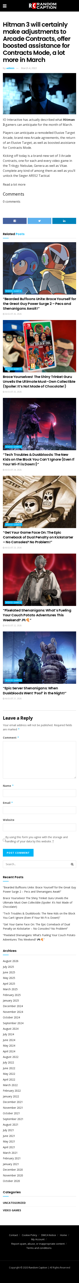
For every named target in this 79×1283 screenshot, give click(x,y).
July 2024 (8, 1034)
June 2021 (9, 1136)
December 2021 (13, 1102)
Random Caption (38, 1267)
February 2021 (12, 1158)
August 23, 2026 (13, 547)
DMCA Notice (48, 1235)
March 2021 (10, 1153)
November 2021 (13, 1107)
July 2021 (8, 1130)
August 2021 (10, 1124)
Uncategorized (14, 1203)
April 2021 (9, 1147)
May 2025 (9, 978)
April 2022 (9, 1079)
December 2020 (13, 1169)
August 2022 (10, 1057)
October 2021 (11, 1113)
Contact (13, 1235)
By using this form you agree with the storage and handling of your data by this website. (36, 839)
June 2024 (9, 1040)
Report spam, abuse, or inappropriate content (38, 1243)
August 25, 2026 (13, 391)
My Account (37, 1239)
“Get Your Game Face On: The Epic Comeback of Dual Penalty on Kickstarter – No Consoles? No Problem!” (38, 537)
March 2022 (10, 1085)
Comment (11, 737)
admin (10, 68)
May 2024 (9, 1045)
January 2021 (11, 1164)
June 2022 (9, 1068)
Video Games (13, 291)
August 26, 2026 (13, 314)
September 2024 (13, 1023)
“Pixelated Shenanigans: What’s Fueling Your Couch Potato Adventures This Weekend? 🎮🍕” (37, 615)
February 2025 (12, 995)
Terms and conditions (39, 1248)
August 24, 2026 (13, 469)
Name (8, 786)
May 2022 (9, 1074)
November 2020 (13, 1175)
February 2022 (12, 1090)
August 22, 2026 (13, 625)
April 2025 (9, 983)
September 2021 (13, 1119)
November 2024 (13, 1012)
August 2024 (10, 1028)
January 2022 (11, 1096)
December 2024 (13, 1006)
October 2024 (11, 1017)
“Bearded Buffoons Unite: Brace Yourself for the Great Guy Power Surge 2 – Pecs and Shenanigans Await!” (39, 303)
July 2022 (8, 1062)
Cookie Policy (29, 1235)
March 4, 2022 (29, 68)
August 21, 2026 (13, 698)
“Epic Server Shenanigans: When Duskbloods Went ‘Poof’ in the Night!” (35, 690)
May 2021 (9, 1141)
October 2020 (11, 1181)
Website (8, 820)
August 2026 (10, 961)
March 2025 (10, 989)
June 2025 (9, 972)
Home (63, 1235)
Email (8, 803)
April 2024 (9, 1051)
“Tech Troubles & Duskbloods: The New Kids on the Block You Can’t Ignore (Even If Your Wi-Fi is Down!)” (38, 459)
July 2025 (8, 967)
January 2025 (11, 1000)
